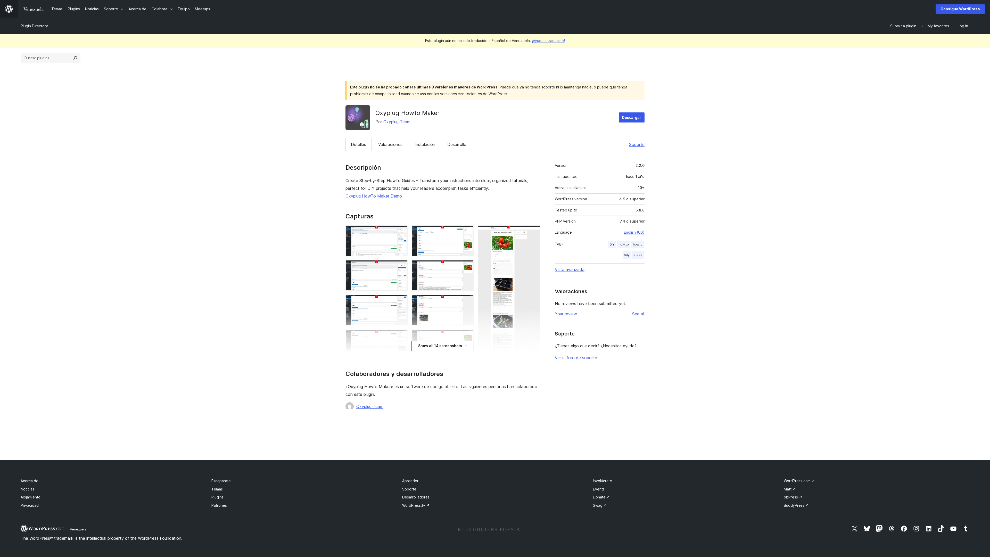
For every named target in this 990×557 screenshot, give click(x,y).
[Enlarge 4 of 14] (400, 336)
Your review (566, 313)
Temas (217, 489)
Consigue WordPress (960, 9)
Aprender (410, 481)
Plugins (217, 497)
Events (599, 489)
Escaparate (221, 481)
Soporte (637, 144)
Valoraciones (390, 144)
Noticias (27, 489)
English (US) (634, 232)
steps (638, 255)
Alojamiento (30, 497)
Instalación (425, 144)
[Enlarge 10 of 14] (466, 336)
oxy (627, 255)
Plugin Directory (34, 26)
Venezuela (78, 529)
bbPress (793, 497)
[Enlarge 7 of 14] (466, 232)
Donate (601, 497)
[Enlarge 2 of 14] (400, 267)
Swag (600, 505)
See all (638, 313)
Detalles (358, 144)
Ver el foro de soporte (576, 357)
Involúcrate (602, 481)
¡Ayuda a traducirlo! (548, 40)
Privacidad (30, 505)
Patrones (219, 505)
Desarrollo (456, 144)
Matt (790, 489)
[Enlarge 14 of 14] (532, 232)
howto (637, 244)
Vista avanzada (569, 269)
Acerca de (29, 481)
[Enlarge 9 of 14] (466, 301)
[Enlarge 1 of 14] (400, 232)
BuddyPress (796, 505)
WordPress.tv (416, 505)
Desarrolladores (416, 497)
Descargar (631, 117)
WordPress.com (799, 481)
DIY (611, 244)
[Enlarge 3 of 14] (400, 301)
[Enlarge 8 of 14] (466, 267)
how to (623, 244)
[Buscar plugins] (75, 58)
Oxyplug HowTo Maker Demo (373, 196)
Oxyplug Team (396, 121)
